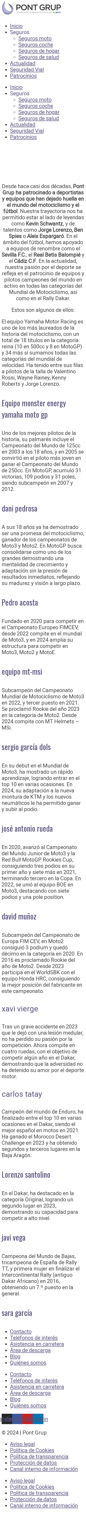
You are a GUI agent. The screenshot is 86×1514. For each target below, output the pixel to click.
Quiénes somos (28, 1363)
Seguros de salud (38, 57)
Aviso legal (22, 1444)
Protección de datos (33, 1463)
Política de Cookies (32, 1450)
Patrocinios (23, 76)
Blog (15, 1356)
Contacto (21, 1331)
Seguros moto (35, 38)
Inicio (16, 26)
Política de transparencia (39, 1456)
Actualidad (22, 63)
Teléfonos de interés (34, 1338)
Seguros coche (35, 45)
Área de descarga (30, 1350)
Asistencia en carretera (37, 1344)
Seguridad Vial (27, 69)
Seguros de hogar (38, 51)
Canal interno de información (44, 1469)
